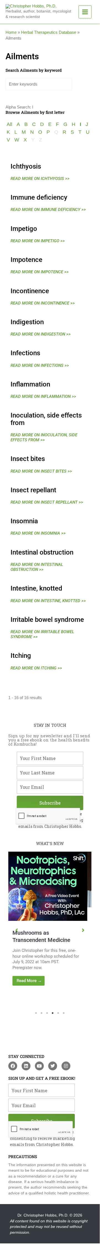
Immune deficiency (39, 197)
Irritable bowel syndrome (47, 620)
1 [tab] (36, 1013)
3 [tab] (47, 1013)
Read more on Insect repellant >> (47, 502)
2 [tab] (41, 1013)
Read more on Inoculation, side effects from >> (44, 437)
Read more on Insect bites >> (41, 471)
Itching (21, 655)
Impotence (26, 260)
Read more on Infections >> (40, 365)
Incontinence (30, 291)
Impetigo (24, 229)
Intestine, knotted (36, 588)
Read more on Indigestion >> (41, 334)
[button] (16, 930)
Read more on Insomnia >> (38, 533)
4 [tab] (52, 1013)
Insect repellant (33, 490)
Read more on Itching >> (36, 668)
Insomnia (24, 521)
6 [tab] (63, 1013)
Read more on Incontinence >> (43, 303)
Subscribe (50, 803)
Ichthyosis (26, 166)
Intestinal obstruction (42, 552)
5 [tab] (58, 1013)
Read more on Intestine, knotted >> (48, 600)
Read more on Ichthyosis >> (40, 178)
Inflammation (30, 384)
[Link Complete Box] (54, 910)
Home (11, 32)
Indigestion (27, 322)
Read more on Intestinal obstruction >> (37, 567)
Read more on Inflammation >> (43, 396)
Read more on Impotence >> (40, 271)
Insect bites (28, 459)
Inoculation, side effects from (46, 418)
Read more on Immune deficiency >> (48, 209)
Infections (25, 353)
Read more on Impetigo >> (38, 240)
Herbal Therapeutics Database (48, 32)
